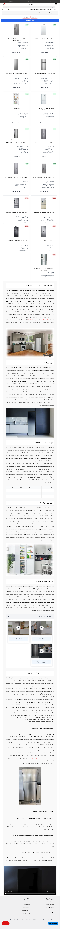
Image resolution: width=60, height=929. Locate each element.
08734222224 (30, 1)
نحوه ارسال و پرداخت (50, 904)
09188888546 (10, 1)
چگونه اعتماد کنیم (33, 9)
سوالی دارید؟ (53, 923)
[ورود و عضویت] (6, 4)
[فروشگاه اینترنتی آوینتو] (31, 4)
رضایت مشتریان (27, 904)
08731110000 (50, 1)
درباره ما (52, 910)
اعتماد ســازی (27, 901)
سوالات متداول (51, 912)
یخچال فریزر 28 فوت (47, 290)
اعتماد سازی (6, 923)
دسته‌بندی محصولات (51, 9)
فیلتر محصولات (30, 20)
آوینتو (55, 13)
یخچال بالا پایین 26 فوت (34, 290)
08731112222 (25, 913)
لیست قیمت (42, 9)
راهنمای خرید (51, 901)
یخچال (51, 13)
